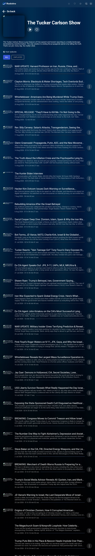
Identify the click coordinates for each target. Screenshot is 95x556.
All (6, 57)
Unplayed (17, 57)
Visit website (11, 52)
